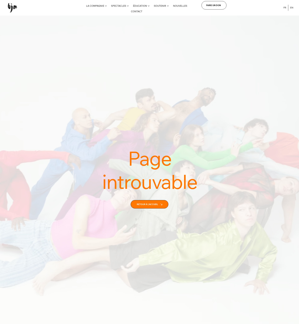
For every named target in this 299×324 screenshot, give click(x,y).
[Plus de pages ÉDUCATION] (149, 6)
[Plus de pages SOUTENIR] (168, 6)
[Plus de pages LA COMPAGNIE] (106, 6)
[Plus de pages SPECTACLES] (128, 6)
